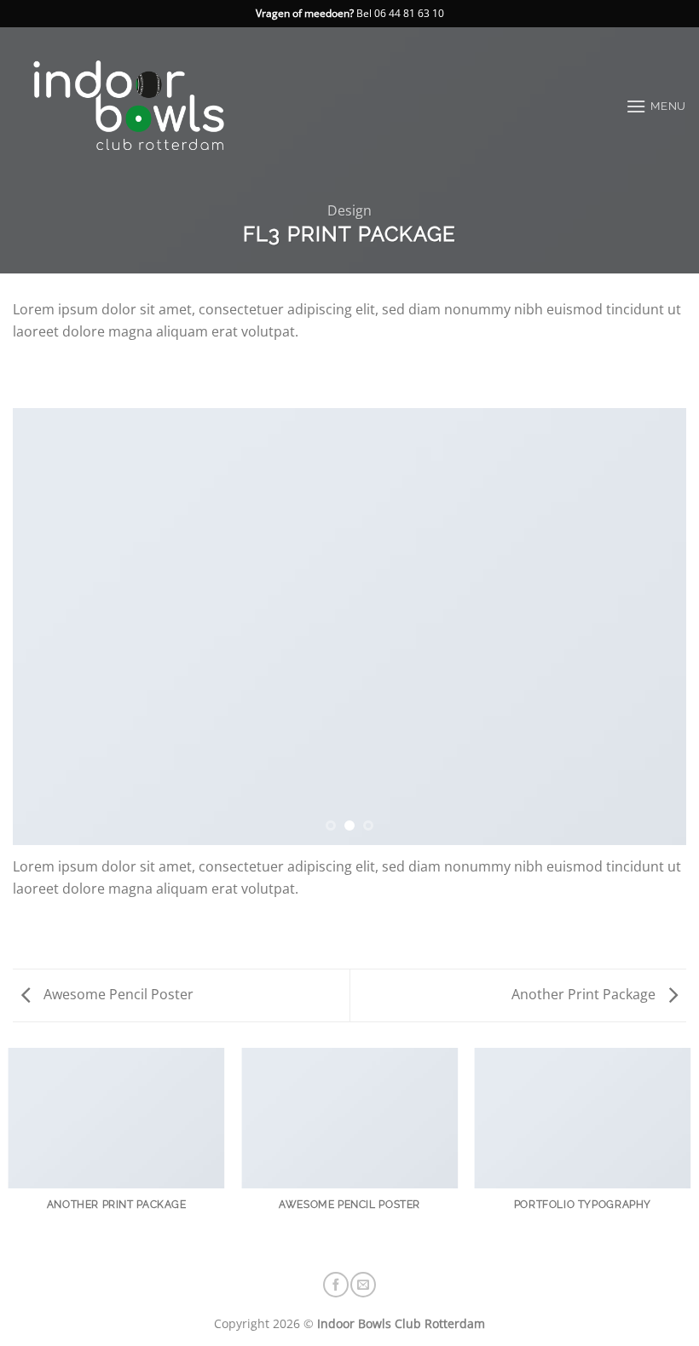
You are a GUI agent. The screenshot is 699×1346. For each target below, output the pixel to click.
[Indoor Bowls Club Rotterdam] (157, 106)
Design (349, 210)
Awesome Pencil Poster (117, 994)
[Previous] (47, 626)
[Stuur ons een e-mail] (363, 1284)
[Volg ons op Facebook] (336, 1284)
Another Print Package (585, 994)
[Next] (651, 626)
